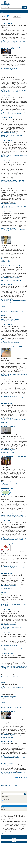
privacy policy (5, 833)
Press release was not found (9, 675)
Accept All (14, 838)
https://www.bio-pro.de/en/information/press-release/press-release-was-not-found (11, 677)
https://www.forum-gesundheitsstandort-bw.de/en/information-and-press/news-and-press (12, 310)
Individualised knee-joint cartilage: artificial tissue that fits (14, 359)
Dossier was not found (7, 695)
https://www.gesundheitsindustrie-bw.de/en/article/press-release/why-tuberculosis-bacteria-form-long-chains (14, 155)
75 (11, 16)
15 (19, 777)
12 (13, 777)
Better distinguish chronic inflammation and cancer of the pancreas (13, 406)
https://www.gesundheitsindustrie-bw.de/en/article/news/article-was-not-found (11, 706)
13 (15, 777)
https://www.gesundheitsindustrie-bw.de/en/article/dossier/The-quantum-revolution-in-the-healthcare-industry (14, 260)
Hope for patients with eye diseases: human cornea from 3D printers (14, 721)
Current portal (6, 799)
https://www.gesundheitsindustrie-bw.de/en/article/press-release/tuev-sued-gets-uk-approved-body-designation (12, 587)
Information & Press (7, 317)
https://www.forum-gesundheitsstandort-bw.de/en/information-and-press (10, 320)
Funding (3, 809)
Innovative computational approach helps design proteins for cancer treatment (13, 523)
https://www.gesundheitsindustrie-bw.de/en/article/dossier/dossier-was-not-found (12, 697)
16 (21, 777)
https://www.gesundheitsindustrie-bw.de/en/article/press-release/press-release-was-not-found (13, 687)
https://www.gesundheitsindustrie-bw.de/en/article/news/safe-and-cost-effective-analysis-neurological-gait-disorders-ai (13, 451)
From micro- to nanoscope (9, 55)
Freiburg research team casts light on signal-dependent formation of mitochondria (14, 744)
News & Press (5, 308)
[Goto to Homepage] (6, 3)
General (2, 805)
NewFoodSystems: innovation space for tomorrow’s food (13, 466)
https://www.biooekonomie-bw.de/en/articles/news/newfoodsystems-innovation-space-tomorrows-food (13, 483)
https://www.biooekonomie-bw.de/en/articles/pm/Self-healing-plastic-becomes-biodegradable (13, 773)
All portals (5, 800)
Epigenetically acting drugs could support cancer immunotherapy (13, 98)
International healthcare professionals (12, 267)
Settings (14, 841)
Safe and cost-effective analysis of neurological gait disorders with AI (11, 436)
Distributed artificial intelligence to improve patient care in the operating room (14, 327)
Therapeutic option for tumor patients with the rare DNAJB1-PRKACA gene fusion (14, 287)
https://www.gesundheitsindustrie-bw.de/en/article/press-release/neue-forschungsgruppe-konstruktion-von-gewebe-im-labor (13, 41)
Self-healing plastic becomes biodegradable (13, 765)
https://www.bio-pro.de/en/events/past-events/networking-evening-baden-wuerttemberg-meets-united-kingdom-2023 (14, 604)
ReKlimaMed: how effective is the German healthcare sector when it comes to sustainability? (13, 498)
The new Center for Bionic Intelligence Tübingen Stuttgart (12, 214)
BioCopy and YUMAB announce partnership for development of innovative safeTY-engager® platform (13, 190)
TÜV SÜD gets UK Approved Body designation (11, 576)
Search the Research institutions (9, 785)
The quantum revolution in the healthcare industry (13, 246)
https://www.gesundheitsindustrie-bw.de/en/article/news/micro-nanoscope (10, 69)
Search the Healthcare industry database (11, 782)
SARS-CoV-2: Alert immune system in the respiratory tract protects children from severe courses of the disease (13, 164)
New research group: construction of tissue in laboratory (13, 26)
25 (5, 16)
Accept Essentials (14, 835)
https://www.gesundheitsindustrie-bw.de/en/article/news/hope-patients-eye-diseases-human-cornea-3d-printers (12, 736)
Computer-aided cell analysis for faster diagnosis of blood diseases (12, 612)
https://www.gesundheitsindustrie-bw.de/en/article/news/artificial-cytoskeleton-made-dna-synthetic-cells (13, 568)
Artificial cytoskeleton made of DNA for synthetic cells (13, 553)
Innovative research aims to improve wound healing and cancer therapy (14, 76)
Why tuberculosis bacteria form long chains (14, 142)
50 (8, 16)
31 (24, 777)
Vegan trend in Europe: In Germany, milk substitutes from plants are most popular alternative (13, 636)
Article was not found (7, 704)
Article (2, 807)
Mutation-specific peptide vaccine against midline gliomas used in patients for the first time (14, 383)
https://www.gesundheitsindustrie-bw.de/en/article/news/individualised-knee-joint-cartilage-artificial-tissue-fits (14, 374)
